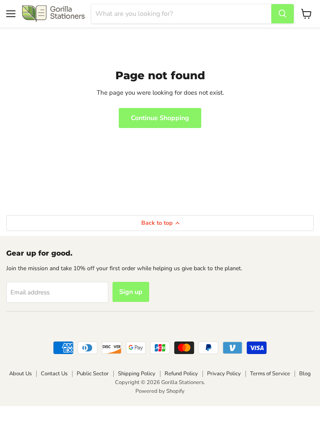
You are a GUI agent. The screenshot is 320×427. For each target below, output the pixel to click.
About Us (20, 373)
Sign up (130, 291)
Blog (305, 373)
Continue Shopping (160, 118)
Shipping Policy (136, 373)
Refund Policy (181, 373)
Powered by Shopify (160, 391)
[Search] (282, 13)
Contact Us (54, 373)
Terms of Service (270, 373)
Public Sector (93, 373)
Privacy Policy (224, 373)
